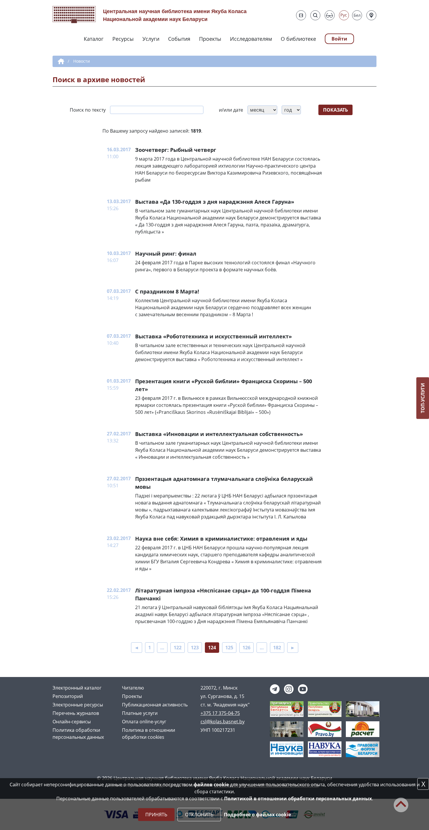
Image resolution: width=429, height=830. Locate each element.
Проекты (210, 38)
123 (195, 647)
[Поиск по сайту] (315, 15)
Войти (339, 39)
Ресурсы (123, 38)
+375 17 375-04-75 (220, 713)
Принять (156, 814)
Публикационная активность (155, 704)
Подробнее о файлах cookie (257, 814)
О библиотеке (298, 38)
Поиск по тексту (88, 110)
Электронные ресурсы (78, 704)
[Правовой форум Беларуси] (362, 748)
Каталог (94, 38)
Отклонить (199, 814)
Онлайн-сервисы (72, 721)
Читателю (133, 688)
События (179, 38)
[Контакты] (371, 15)
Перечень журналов (76, 713)
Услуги (150, 38)
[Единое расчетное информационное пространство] (362, 728)
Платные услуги (140, 713)
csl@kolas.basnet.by (222, 721)
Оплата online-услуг (144, 721)
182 (277, 647)
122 (178, 647)
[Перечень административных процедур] (287, 728)
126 (246, 647)
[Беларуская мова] (357, 15)
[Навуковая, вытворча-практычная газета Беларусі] (324, 748)
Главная (60, 61)
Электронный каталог (77, 688)
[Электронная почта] (301, 15)
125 (229, 647)
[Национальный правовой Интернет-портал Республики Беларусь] (324, 728)
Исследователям (251, 38)
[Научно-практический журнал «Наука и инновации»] (287, 748)
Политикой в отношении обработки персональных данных (298, 798)
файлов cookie (211, 784)
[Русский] (344, 15)
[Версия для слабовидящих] (330, 15)
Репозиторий (68, 696)
